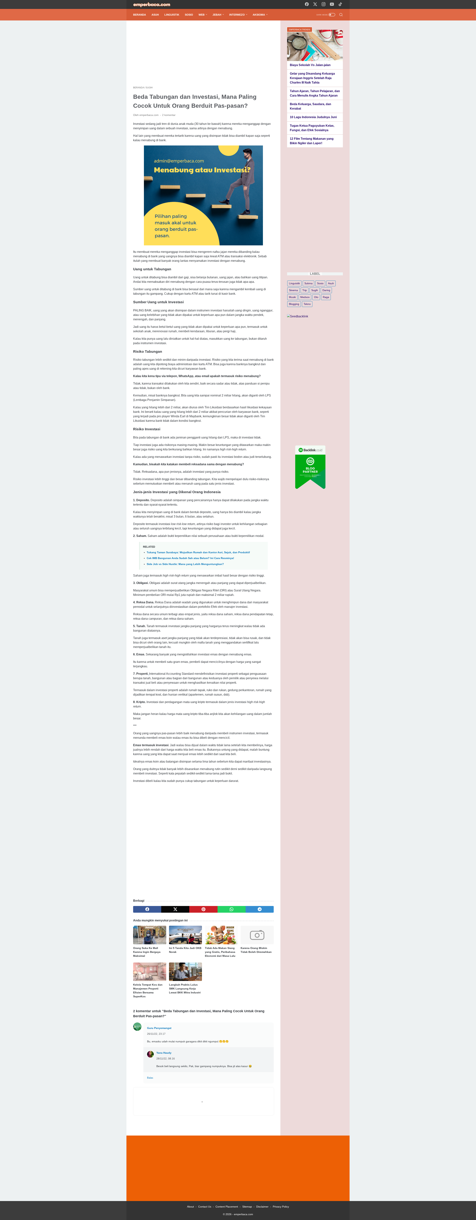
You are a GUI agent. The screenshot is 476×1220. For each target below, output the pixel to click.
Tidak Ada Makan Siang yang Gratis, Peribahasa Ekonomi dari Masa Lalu (220, 952)
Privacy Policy (281, 1206)
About (190, 1206)
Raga (326, 297)
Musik (292, 297)
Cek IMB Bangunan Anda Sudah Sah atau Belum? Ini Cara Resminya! (190, 558)
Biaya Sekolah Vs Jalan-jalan (310, 65)
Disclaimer (262, 1206)
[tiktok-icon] (340, 4)
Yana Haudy (163, 1052)
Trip (304, 290)
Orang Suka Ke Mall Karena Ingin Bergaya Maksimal (146, 952)
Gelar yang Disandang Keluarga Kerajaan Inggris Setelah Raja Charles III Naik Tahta (312, 78)
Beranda (139, 14)
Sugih (314, 290)
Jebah (217, 14)
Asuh (155, 14)
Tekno (307, 303)
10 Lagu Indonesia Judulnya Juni (313, 117)
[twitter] (175, 909)
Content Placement (227, 1206)
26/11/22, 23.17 (156, 1033)
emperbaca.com (243, 1214)
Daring (326, 290)
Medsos (305, 297)
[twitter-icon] (315, 4)
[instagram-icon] (323, 4)
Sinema (293, 290)
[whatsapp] (232, 909)
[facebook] (147, 909)
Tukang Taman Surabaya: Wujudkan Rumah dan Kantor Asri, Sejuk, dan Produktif (198, 552)
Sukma (308, 283)
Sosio (189, 14)
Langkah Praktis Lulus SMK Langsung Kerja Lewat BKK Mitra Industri (185, 988)
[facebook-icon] (306, 4)
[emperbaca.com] (154, 5)
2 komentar (169, 114)
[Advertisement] (203, 53)
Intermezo (237, 14)
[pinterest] (203, 909)
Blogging (294, 303)
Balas (150, 1077)
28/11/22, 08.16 (165, 1058)
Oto (316, 297)
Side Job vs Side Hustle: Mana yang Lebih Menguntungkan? (185, 564)
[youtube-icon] (332, 4)
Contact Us (204, 1206)
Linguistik (171, 14)
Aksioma (259, 14)
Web (202, 14)
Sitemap (247, 1206)
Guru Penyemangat (159, 1028)
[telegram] (260, 909)
